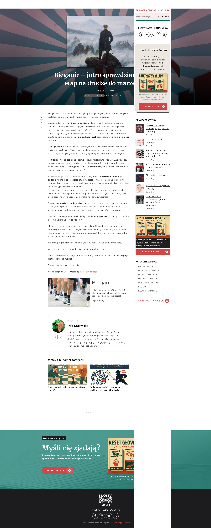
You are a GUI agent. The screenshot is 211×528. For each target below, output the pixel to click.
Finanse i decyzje (147, 266)
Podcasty (143, 287)
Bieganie (103, 283)
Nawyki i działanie (94, 95)
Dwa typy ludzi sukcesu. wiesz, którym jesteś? (67, 379)
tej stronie (100, 249)
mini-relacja (91, 272)
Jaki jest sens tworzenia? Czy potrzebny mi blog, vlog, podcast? (157, 153)
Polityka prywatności (122, 523)
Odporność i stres (148, 282)
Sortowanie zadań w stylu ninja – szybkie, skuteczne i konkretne (109, 379)
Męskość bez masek (148, 270)
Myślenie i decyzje (147, 274)
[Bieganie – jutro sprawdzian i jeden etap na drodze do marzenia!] (105, 41)
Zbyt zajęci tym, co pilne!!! (158, 175)
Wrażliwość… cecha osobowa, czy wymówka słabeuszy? (157, 129)
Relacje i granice (147, 291)
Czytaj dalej (98, 301)
